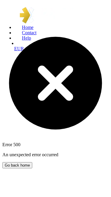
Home (27, 27)
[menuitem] (61, 27)
